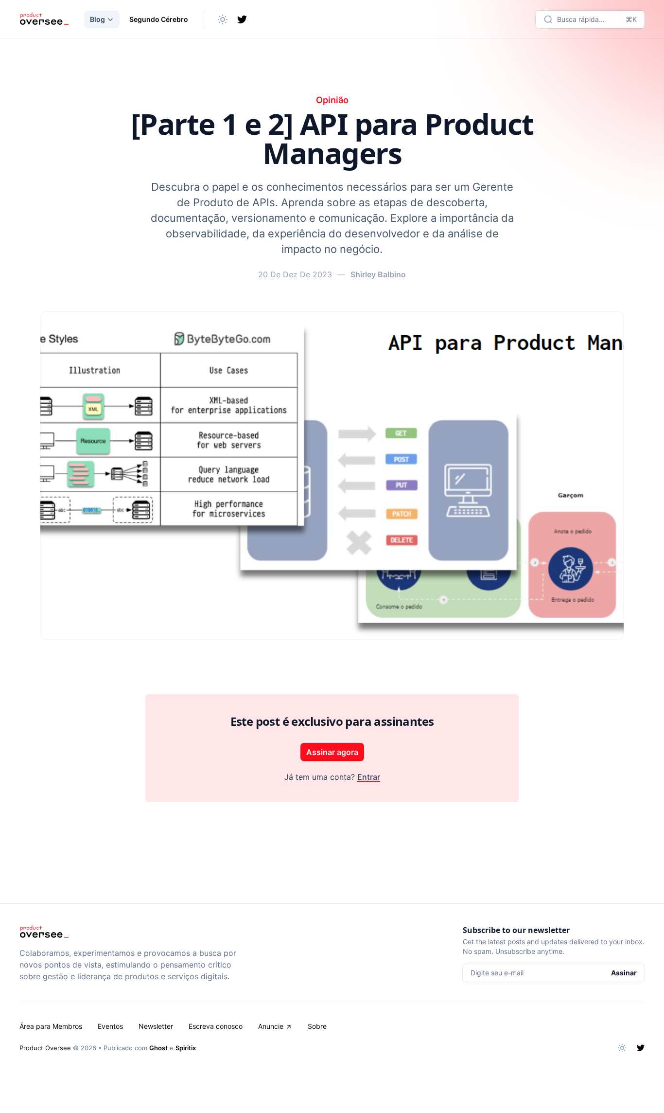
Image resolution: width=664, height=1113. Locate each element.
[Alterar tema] (222, 19)
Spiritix (185, 1048)
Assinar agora (332, 752)
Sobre (317, 1026)
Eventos (110, 1026)
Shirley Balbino (378, 274)
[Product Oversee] (44, 19)
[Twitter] (242, 19)
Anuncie (270, 1026)
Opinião (332, 100)
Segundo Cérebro (158, 19)
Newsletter (156, 1026)
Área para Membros (50, 1026)
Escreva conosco (216, 1026)
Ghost (158, 1048)
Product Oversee (45, 1048)
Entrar (368, 777)
